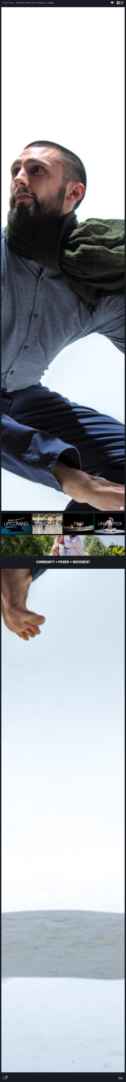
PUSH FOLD (8, 3)
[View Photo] (122, 508)
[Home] (5, 1078)
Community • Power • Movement (63, 562)
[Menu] (67, 1078)
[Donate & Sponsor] (112, 2)
